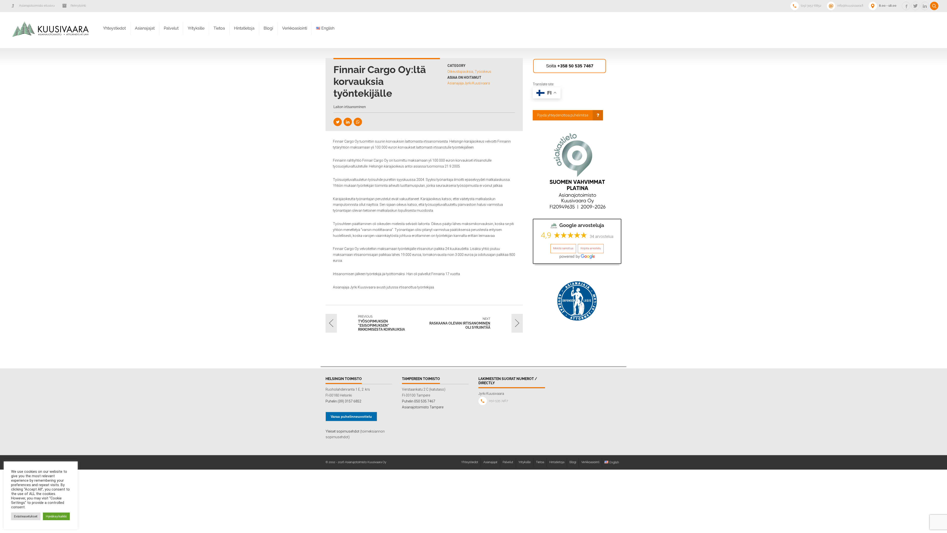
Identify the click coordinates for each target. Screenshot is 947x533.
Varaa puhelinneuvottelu (351, 417)
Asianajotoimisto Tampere (422, 407)
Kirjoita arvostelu (591, 248)
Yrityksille (196, 28)
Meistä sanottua (563, 248)
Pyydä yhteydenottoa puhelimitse (562, 115)
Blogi (268, 28)
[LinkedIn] (348, 122)
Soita (569, 65)
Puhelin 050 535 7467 (418, 401)
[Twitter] (337, 122)
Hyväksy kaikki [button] (56, 516)
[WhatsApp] (358, 122)
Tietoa (219, 28)
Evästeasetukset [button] (25, 516)
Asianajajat (145, 28)
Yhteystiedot (114, 28)
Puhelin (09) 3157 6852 (343, 401)
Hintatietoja (244, 28)
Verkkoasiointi (294, 28)
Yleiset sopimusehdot (342, 431)
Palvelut (171, 28)
